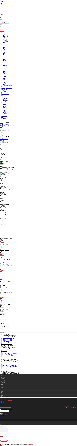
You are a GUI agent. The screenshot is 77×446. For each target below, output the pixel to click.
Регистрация (2, 6)
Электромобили (3, 382)
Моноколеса (2, 379)
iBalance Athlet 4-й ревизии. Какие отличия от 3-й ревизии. (6, 126)
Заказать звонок (1, 14)
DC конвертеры (5, 106)
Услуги (1, 127)
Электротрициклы (3, 377)
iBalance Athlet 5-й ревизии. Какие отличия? (4, 125)
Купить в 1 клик (2, 244)
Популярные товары (3, 387)
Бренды (2, 391)
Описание (1, 138)
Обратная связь (3, 396)
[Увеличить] (4, 142)
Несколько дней (3, 223)
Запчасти (2, 384)
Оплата (2, 392)
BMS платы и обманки (6, 103)
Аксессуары (2, 383)
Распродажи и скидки (3, 118)
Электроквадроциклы (3, 381)
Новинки (2, 117)
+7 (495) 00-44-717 (2, 11)
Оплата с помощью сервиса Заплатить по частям (5, 124)
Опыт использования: (2, 222)
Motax (6, 212)
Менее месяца (2, 224)
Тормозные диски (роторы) (6, 113)
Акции (2, 395)
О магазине (2, 0)
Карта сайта (1, 401)
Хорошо (1, 445)
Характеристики (2, 139)
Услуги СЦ (2, 2)
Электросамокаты (3, 375)
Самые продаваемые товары (3, 332)
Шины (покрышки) (6, 115)
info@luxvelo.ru (67, 406)
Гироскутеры (2, 378)
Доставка (2, 1)
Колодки (5, 112)
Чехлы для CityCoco (6, 100)
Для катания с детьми (6, 111)
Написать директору (2, 402)
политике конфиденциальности (30, 444)
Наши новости (1, 123)
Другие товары (12, 216)
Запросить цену (5, 441)
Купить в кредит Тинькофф (2, 313)
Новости (2, 4)
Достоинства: (1, 230)
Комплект (1, 141)
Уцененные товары (3, 388)
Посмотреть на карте (10, 400)
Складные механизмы (6, 109)
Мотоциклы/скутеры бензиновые (4, 380)
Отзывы (2, 3)
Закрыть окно (1, 27)
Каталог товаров (2, 31)
